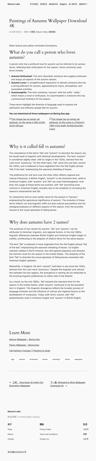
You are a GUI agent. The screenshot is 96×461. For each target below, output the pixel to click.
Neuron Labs (14, 4)
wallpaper (78, 359)
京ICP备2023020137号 (17, 452)
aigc (12, 359)
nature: (45, 359)
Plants (45, 32)
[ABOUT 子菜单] (87, 4)
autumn (22, 359)
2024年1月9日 (15, 32)
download (34, 359)
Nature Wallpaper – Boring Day (24, 339)
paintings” (56, 359)
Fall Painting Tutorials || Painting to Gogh (29, 350)
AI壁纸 (32, 32)
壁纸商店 (52, 32)
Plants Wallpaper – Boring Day (24, 345)
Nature (39, 32)
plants (67, 359)
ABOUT (82, 4)
